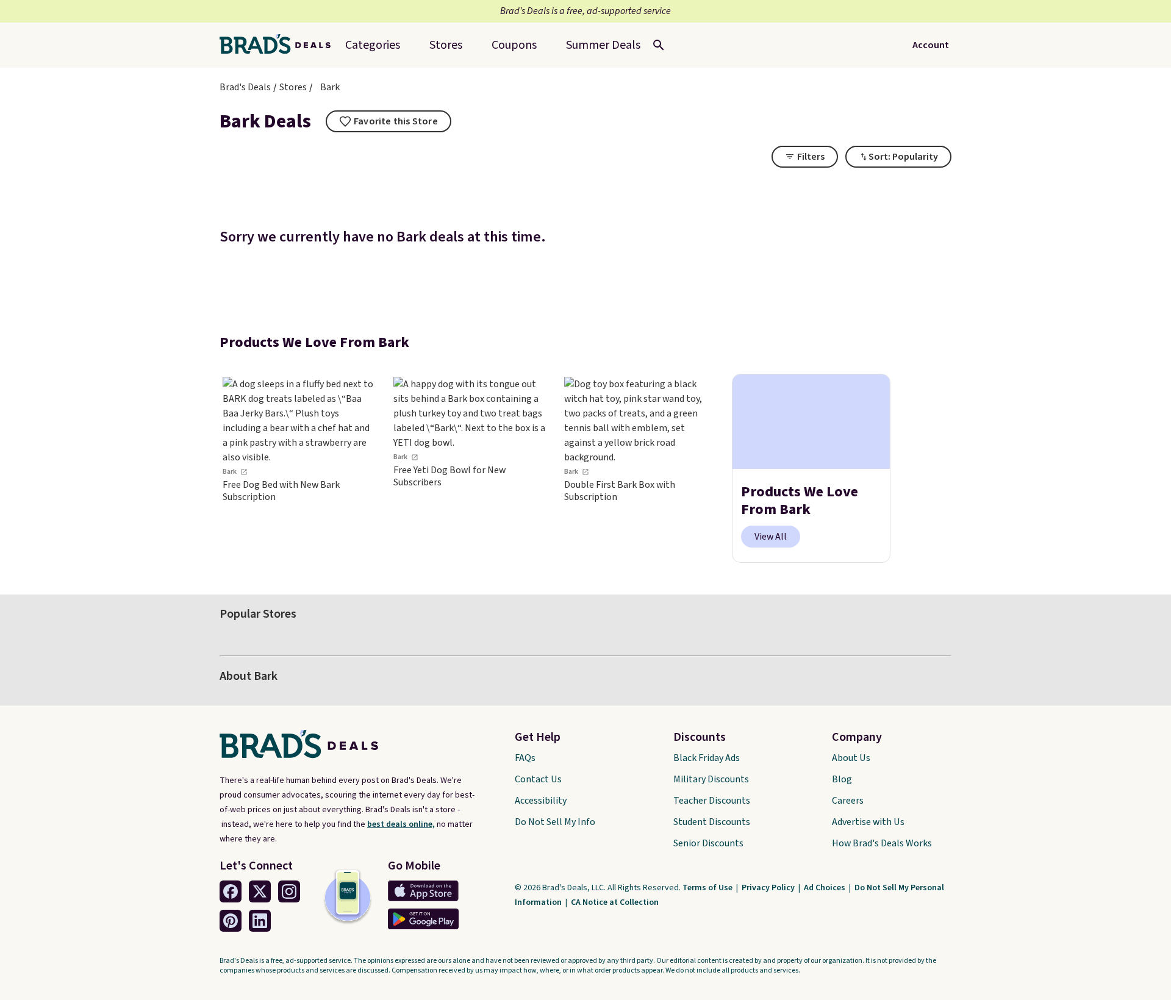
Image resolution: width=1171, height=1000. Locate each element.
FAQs (525, 758)
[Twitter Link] (259, 891)
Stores (293, 87)
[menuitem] (603, 45)
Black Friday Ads (706, 758)
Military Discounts (711, 779)
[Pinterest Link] (230, 920)
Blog (842, 779)
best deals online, (401, 824)
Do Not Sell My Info (555, 822)
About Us (851, 758)
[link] (299, 468)
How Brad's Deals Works (882, 843)
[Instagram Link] (289, 891)
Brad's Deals (245, 87)
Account (930, 45)
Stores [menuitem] (445, 45)
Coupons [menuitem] (514, 45)
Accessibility (541, 801)
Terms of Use (708, 888)
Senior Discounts (708, 843)
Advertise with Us (868, 822)
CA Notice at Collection (615, 902)
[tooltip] (388, 121)
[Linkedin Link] (259, 920)
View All (770, 536)
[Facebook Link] (230, 891)
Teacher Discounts (711, 801)
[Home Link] (280, 45)
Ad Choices (825, 888)
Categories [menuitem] (372, 45)
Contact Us (538, 779)
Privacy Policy (769, 888)
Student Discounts (711, 822)
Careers (848, 801)
